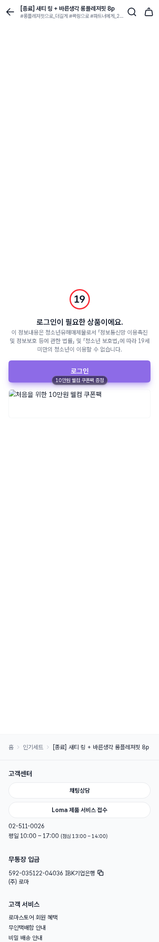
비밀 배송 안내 (25, 937)
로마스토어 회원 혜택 (33, 917)
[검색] (131, 11)
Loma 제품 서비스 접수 (79, 810)
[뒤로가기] (10, 11)
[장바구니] (148, 11)
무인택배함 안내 (27, 927)
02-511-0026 (26, 826)
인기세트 (33, 747)
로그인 (80, 371)
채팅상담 (80, 790)
